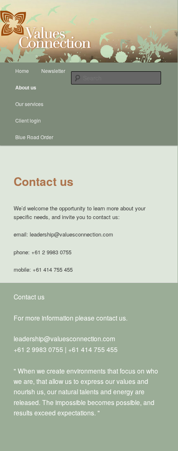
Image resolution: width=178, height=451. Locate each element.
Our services (29, 103)
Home (22, 70)
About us (25, 87)
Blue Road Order (34, 136)
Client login (28, 120)
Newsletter (53, 70)
